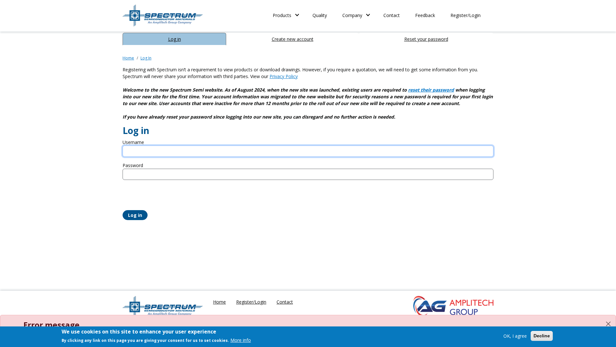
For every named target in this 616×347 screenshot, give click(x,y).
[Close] (608, 324)
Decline (542, 335)
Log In (146, 58)
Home (128, 58)
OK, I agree (515, 336)
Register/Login (465, 15)
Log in (174, 39)
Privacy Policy (284, 76)
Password (133, 165)
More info (240, 340)
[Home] (163, 307)
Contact (391, 15)
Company (352, 15)
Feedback (425, 15)
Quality (319, 15)
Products (282, 15)
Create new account (292, 39)
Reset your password (426, 39)
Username (133, 142)
